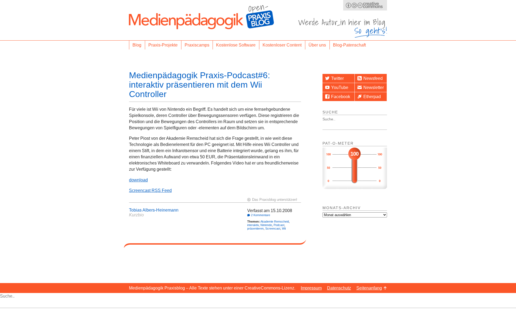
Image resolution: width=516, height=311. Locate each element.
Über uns (317, 45)
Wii (284, 228)
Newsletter (373, 87)
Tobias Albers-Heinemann (153, 210)
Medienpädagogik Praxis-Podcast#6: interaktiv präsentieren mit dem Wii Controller (199, 84)
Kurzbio (136, 215)
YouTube (339, 87)
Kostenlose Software (236, 45)
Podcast (279, 225)
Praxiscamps (197, 45)
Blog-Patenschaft (349, 45)
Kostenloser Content (282, 45)
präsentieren (255, 228)
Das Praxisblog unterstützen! (274, 200)
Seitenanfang (369, 288)
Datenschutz (339, 288)
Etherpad (372, 96)
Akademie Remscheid (274, 221)
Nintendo (266, 225)
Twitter (337, 78)
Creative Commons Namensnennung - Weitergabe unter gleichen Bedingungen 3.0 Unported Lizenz (365, 5)
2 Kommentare (260, 215)
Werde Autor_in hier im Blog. (342, 28)
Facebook (340, 96)
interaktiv (253, 225)
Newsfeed (373, 78)
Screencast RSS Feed (150, 190)
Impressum (311, 288)
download (138, 180)
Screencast (272, 228)
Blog (136, 45)
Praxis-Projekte (163, 45)
